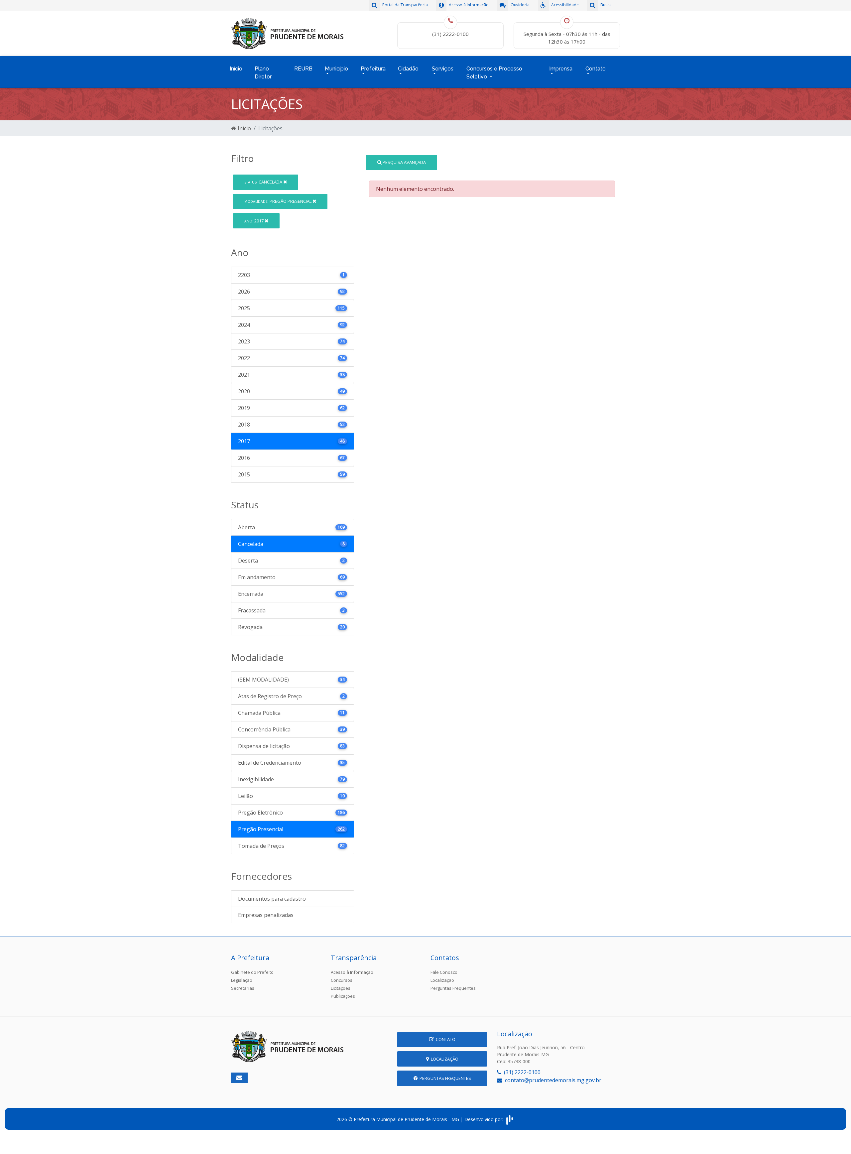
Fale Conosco (443, 972)
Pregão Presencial (278, 201)
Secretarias (242, 988)
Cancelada (263, 182)
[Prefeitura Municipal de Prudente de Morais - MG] (287, 32)
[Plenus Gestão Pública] (510, 1119)
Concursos (341, 980)
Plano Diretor (263, 72)
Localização (442, 980)
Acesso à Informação (352, 972)
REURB (303, 68)
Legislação (241, 980)
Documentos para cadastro (272, 898)
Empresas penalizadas (266, 915)
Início (236, 68)
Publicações (343, 996)
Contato (444, 1039)
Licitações (340, 988)
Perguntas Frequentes (453, 988)
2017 (254, 221)
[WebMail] (239, 1078)
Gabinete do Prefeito (252, 972)
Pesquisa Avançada (404, 162)
